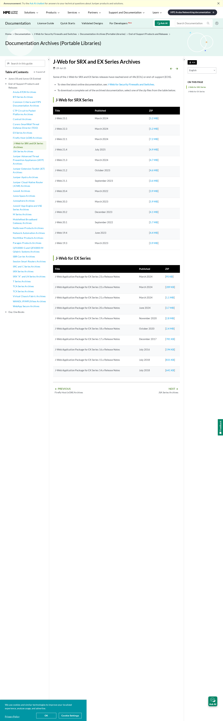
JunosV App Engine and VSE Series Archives (27, 207)
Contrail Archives (22, 119)
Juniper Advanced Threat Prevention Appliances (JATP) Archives (28, 160)
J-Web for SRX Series (197, 87)
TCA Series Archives (23, 286)
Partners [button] (93, 12)
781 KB (170, 339)
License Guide (45, 23)
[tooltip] (192, 62)
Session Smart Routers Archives (29, 261)
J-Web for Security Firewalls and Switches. (131, 84)
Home (8, 34)
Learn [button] (156, 12)
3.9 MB (154, 191)
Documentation (18, 23)
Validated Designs (92, 23)
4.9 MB (154, 149)
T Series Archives (22, 281)
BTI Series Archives (23, 97)
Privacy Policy (12, 716)
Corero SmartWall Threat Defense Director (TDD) (26, 126)
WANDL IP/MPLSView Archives (29, 301)
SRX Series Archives (23, 271)
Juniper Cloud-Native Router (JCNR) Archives (28, 184)
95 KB (169, 276)
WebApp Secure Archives (26, 306)
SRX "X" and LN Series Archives (29, 276)
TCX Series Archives (23, 291)
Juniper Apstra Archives (25, 177)
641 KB (170, 370)
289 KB (170, 287)
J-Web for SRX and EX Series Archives (28, 145)
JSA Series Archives (23, 151)
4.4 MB (154, 232)
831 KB (170, 359)
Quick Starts (67, 23)
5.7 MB (154, 222)
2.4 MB (170, 328)
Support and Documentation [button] (125, 12)
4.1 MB (154, 211)
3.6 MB (154, 180)
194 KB (170, 349)
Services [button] (72, 12)
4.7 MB (154, 159)
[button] (212, 701)
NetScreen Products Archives (28, 228)
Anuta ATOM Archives (24, 92)
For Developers (121, 23)
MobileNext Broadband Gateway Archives (25, 221)
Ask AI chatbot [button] (37, 3)
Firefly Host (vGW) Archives (27, 137)
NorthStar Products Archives (28, 237)
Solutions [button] (29, 12)
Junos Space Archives (24, 195)
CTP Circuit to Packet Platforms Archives (24, 112)
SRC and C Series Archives (26, 266)
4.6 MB (154, 170)
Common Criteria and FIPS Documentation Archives (27, 104)
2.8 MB (170, 318)
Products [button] (51, 12)
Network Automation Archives (29, 233)
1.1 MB (170, 297)
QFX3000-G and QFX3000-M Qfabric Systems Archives (28, 249)
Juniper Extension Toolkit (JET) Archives (29, 170)
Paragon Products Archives (27, 243)
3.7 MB (170, 307)
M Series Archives (22, 214)
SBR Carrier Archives (24, 256)
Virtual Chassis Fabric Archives (29, 296)
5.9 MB (154, 201)
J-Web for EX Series (196, 91)
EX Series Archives (22, 132)
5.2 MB (154, 118)
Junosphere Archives (24, 200)
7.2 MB (154, 139)
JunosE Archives (21, 191)
